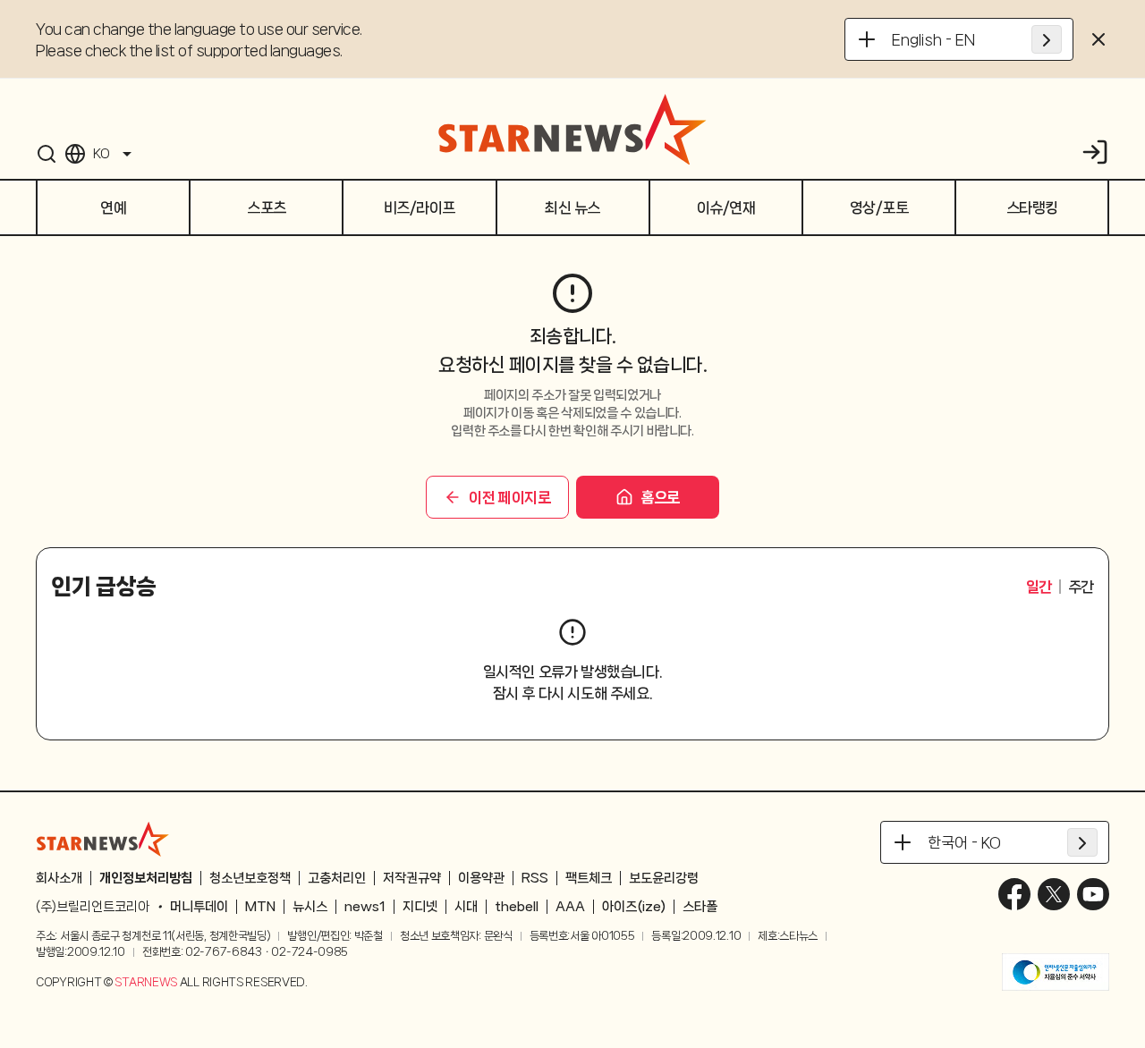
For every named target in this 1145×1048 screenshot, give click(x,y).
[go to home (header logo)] (572, 129)
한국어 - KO (964, 842)
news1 (365, 907)
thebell (517, 907)
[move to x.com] (1054, 894)
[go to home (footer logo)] (103, 839)
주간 (1081, 587)
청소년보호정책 (250, 878)
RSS (535, 878)
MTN (260, 907)
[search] (46, 154)
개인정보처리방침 (145, 878)
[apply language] (1046, 39)
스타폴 (700, 907)
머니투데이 (199, 907)
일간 (1039, 587)
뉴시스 (310, 907)
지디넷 (420, 907)
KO (101, 154)
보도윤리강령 (664, 878)
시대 (466, 907)
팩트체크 (588, 878)
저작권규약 (412, 878)
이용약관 (481, 878)
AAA (570, 907)
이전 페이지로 (509, 497)
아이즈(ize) (634, 907)
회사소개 (59, 878)
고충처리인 (337, 878)
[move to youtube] (1093, 894)
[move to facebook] (1014, 894)
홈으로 (660, 497)
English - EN (933, 39)
